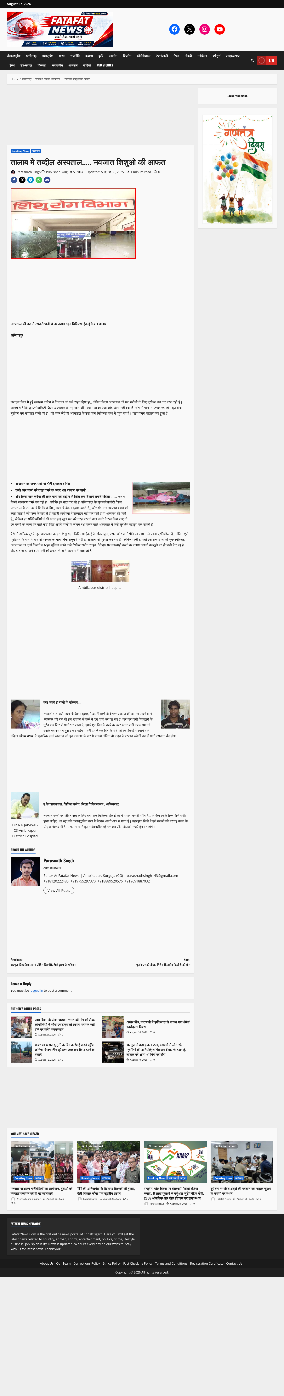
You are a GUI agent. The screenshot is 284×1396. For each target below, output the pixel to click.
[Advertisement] (100, 117)
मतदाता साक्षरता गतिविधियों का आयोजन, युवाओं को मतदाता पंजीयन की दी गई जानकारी (41, 1191)
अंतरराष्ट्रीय (13, 55)
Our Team (63, 1263)
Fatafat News (90, 1198)
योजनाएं (42, 65)
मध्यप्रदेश (47, 55)
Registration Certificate (207, 1263)
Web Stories (105, 65)
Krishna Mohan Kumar (28, 1198)
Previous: (43, 962)
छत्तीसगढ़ (31, 55)
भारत (62, 55)
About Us (47, 1263)
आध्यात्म (73, 65)
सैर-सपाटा (26, 65)
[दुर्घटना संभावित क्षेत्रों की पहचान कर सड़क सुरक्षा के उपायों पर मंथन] (242, 1162)
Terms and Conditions (171, 1263)
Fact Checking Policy (137, 1263)
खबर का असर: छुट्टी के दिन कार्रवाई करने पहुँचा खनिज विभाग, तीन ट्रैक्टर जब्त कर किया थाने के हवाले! (21, 1052)
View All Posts (59, 890)
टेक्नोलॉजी (162, 55)
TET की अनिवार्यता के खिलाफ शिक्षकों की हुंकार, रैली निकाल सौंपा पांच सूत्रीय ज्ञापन (106, 1191)
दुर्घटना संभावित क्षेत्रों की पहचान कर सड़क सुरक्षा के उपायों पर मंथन (241, 1191)
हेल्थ (12, 65)
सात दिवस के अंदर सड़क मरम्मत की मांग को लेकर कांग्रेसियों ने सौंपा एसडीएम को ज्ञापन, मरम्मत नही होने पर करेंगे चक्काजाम (21, 1027)
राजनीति (75, 55)
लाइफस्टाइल (233, 55)
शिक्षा (176, 55)
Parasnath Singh (28, 172)
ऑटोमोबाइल (144, 55)
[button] (252, 60)
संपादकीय (57, 65)
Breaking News (20, 151)
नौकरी (188, 55)
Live (271, 60)
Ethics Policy (112, 1263)
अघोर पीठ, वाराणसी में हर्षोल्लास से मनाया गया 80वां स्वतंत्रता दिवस (113, 1027)
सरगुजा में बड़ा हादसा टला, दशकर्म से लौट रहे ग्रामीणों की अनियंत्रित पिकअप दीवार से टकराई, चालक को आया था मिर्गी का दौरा (113, 1052)
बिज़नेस (127, 55)
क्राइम (89, 55)
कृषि (101, 55)
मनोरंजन (202, 55)
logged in (36, 990)
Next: (163, 962)
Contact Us (234, 1263)
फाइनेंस (113, 55)
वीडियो (87, 65)
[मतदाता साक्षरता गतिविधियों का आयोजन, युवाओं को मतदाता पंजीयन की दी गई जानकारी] (42, 1162)
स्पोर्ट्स (216, 55)
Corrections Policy (86, 1263)
